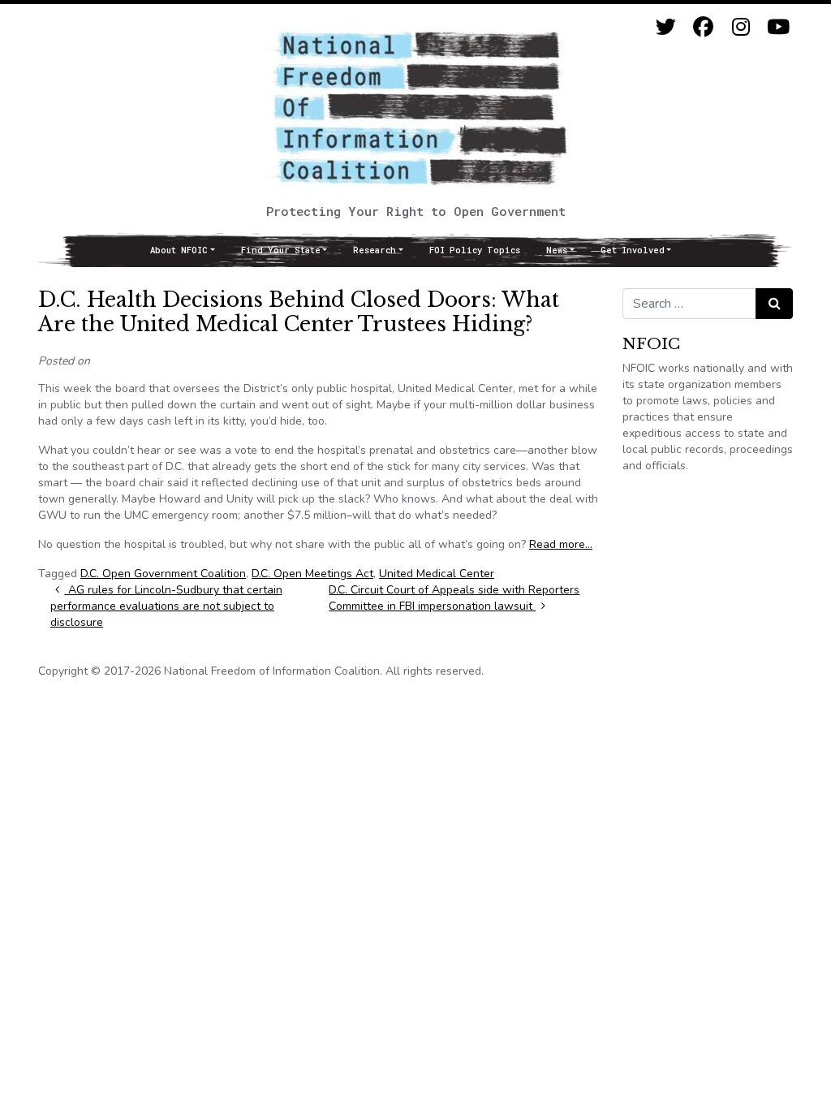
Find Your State (281, 250)
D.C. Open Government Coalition (163, 573)
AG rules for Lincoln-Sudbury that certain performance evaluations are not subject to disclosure (166, 606)
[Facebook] (703, 27)
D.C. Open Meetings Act (312, 573)
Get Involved (633, 250)
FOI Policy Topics (474, 250)
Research (374, 250)
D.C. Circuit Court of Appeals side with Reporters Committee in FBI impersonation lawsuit (454, 598)
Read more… (560, 544)
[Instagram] (741, 27)
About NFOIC (179, 250)
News (556, 250)
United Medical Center (436, 573)
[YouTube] (778, 27)
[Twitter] (666, 27)
